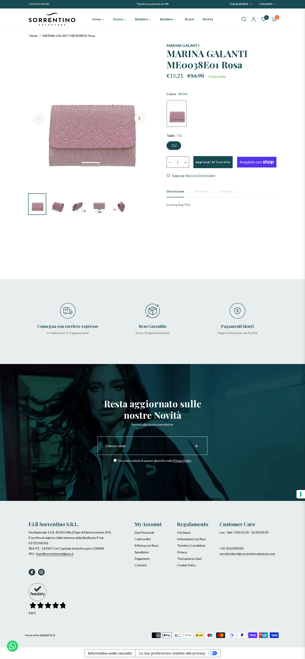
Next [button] (139, 118)
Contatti (141, 565)
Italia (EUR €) (239, 4)
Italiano (265, 4)
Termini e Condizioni (191, 545)
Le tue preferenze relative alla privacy (172, 653)
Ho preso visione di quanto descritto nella (154, 460)
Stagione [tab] (226, 191)
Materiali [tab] (202, 191)
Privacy (182, 552)
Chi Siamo (184, 532)
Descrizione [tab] (175, 191)
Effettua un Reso (147, 545)
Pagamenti (142, 559)
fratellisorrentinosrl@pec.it (55, 554)
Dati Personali (144, 532)
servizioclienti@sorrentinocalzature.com (247, 554)
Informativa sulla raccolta (110, 653)
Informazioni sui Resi (191, 539)
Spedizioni (142, 552)
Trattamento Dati (189, 559)
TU (173, 145)
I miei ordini (142, 539)
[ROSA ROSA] (177, 113)
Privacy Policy (182, 460)
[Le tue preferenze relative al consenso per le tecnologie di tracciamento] (301, 494)
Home (33, 36)
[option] (89, 115)
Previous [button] (38, 118)
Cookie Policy (186, 565)
